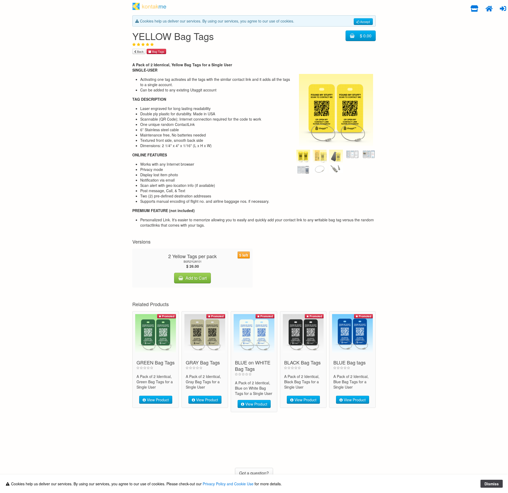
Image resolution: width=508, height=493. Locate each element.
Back (140, 51)
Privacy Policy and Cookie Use (228, 483)
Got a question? (254, 473)
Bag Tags (157, 51)
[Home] (489, 8)
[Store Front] (474, 8)
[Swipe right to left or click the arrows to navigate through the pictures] (336, 108)
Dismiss (491, 483)
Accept (364, 21)
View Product (157, 399)
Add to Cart (195, 278)
